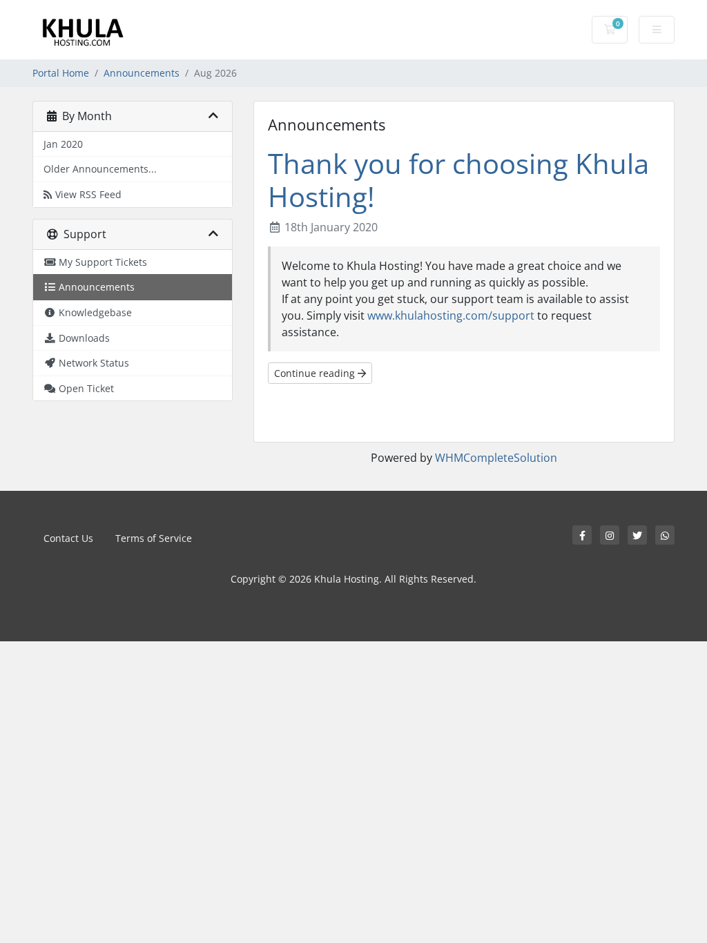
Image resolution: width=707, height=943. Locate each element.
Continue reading (316, 373)
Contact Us (68, 538)
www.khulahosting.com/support (450, 315)
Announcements (142, 72)
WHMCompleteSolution (496, 457)
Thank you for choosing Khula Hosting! (458, 179)
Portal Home (60, 72)
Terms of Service (153, 538)
